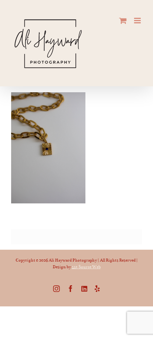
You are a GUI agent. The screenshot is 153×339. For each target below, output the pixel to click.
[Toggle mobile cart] (123, 20)
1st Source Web (86, 267)
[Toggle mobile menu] (138, 20)
